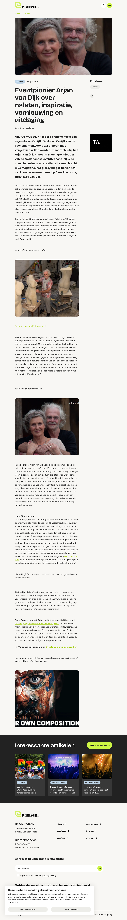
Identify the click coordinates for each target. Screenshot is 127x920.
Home (17, 13)
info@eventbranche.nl (28, 847)
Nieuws (26, 13)
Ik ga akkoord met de (38, 875)
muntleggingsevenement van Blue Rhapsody (37, 623)
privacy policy (49, 875)
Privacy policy (106, 915)
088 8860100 (23, 844)
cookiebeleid (13, 902)
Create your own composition (61, 647)
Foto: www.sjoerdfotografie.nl (30, 326)
